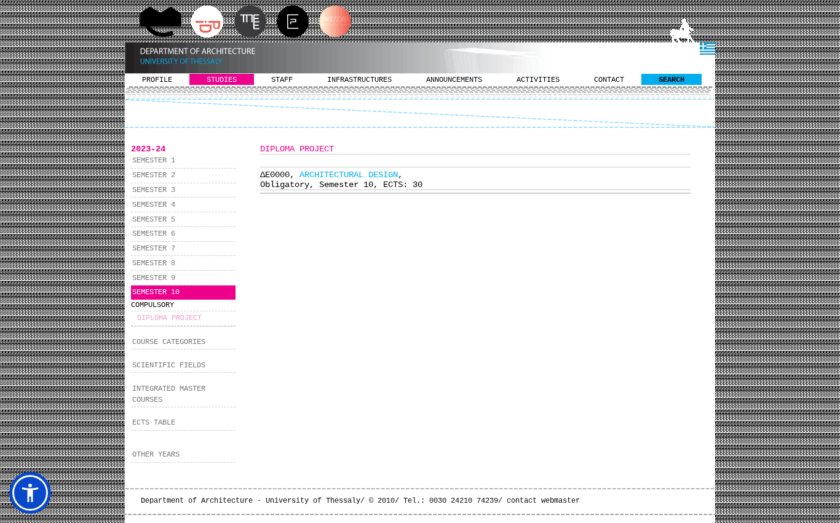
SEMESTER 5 (153, 219)
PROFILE (157, 80)
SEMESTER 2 (153, 175)
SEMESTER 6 (153, 234)
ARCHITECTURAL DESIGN (348, 175)
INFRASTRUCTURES (359, 80)
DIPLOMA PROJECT (169, 318)
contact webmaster (543, 501)
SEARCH (671, 80)
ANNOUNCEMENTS (454, 80)
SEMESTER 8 (153, 263)
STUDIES (222, 80)
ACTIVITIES (538, 80)
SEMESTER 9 (153, 278)
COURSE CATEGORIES (168, 342)
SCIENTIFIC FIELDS (168, 365)
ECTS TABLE (153, 422)
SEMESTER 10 (156, 292)
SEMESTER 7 (153, 248)
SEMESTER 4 (153, 205)
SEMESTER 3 (153, 190)
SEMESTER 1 (153, 160)
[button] (30, 493)
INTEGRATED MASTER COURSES (168, 394)
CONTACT (609, 80)
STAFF (282, 80)
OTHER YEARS (156, 454)
